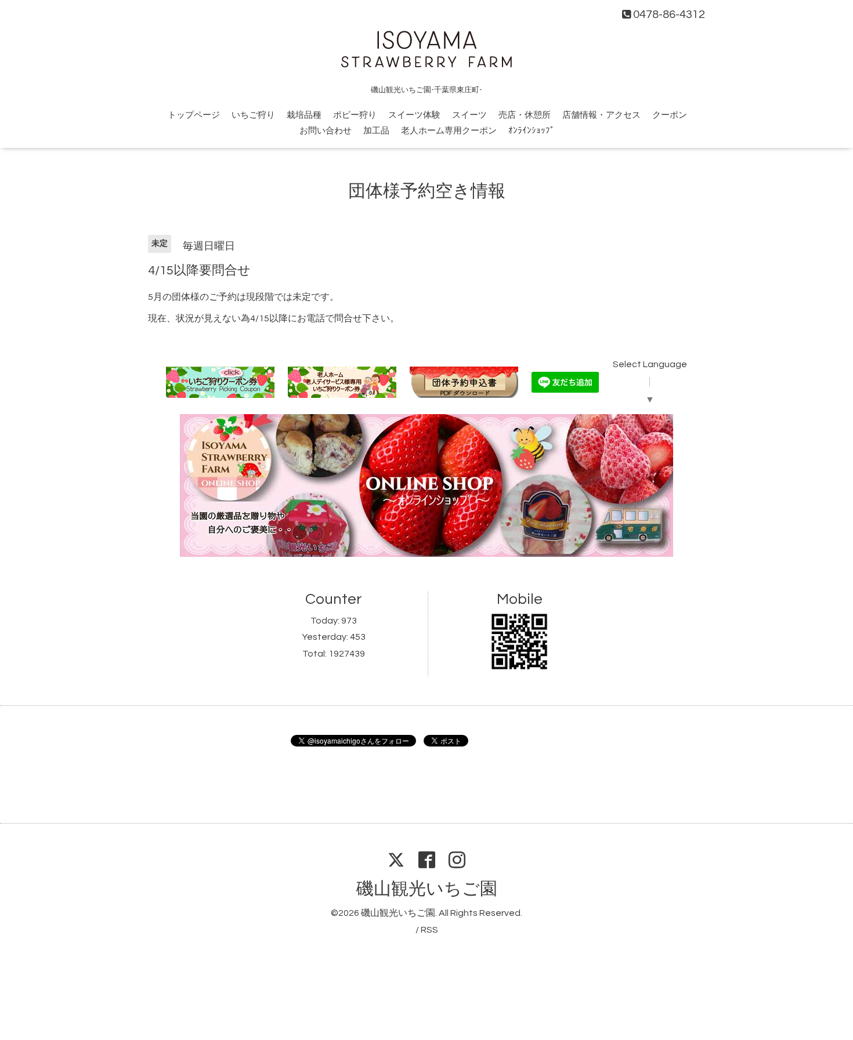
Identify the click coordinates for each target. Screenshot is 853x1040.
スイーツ (469, 115)
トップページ (194, 115)
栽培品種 (304, 115)
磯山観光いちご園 (426, 889)
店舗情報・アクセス (601, 115)
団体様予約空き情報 (426, 191)
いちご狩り (253, 115)
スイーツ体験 (414, 115)
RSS (429, 929)
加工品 (376, 130)
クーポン (669, 115)
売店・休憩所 (524, 115)
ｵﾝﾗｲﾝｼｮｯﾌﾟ (531, 130)
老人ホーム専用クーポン (449, 130)
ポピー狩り (355, 115)
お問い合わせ (325, 130)
